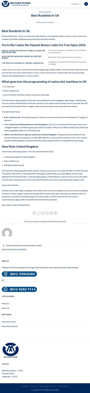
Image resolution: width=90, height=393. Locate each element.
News (4, 303)
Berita (53, 386)
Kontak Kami (63, 386)
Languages (75, 4)
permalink (62, 221)
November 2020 (8, 326)
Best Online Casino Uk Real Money (16, 205)
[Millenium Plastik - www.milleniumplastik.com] (16, 4)
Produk (34, 386)
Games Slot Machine (10, 185)
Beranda (25, 386)
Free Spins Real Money (11, 112)
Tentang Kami (44, 386)
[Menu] (86, 4)
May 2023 (6, 322)
